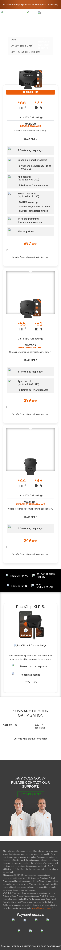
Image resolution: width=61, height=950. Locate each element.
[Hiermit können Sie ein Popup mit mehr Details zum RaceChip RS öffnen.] (30, 311)
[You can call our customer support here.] (44, 30)
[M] (55, 13)
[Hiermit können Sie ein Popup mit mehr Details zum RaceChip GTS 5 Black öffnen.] (30, 82)
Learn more (30, 139)
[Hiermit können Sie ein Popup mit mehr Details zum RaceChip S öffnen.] (30, 467)
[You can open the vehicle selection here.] (32, 35)
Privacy (57, 946)
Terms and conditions (41, 946)
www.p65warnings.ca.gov (42, 908)
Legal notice (22, 946)
